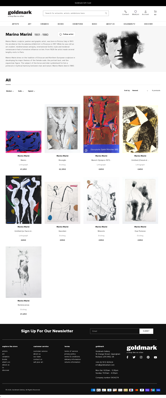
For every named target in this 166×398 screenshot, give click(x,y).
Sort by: (127, 90)
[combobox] (76, 13)
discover (5, 370)
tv (3, 367)
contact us (37, 359)
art (3, 354)
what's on (6, 362)
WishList (135, 14)
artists (4, 351)
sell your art (38, 362)
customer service (40, 351)
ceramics (5, 357)
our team (37, 357)
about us (5, 365)
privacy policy (70, 354)
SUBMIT (146, 331)
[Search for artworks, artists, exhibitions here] (106, 13)
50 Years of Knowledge (83, 3)
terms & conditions (72, 357)
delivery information (72, 359)
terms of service (71, 351)
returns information (72, 362)
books (4, 359)
